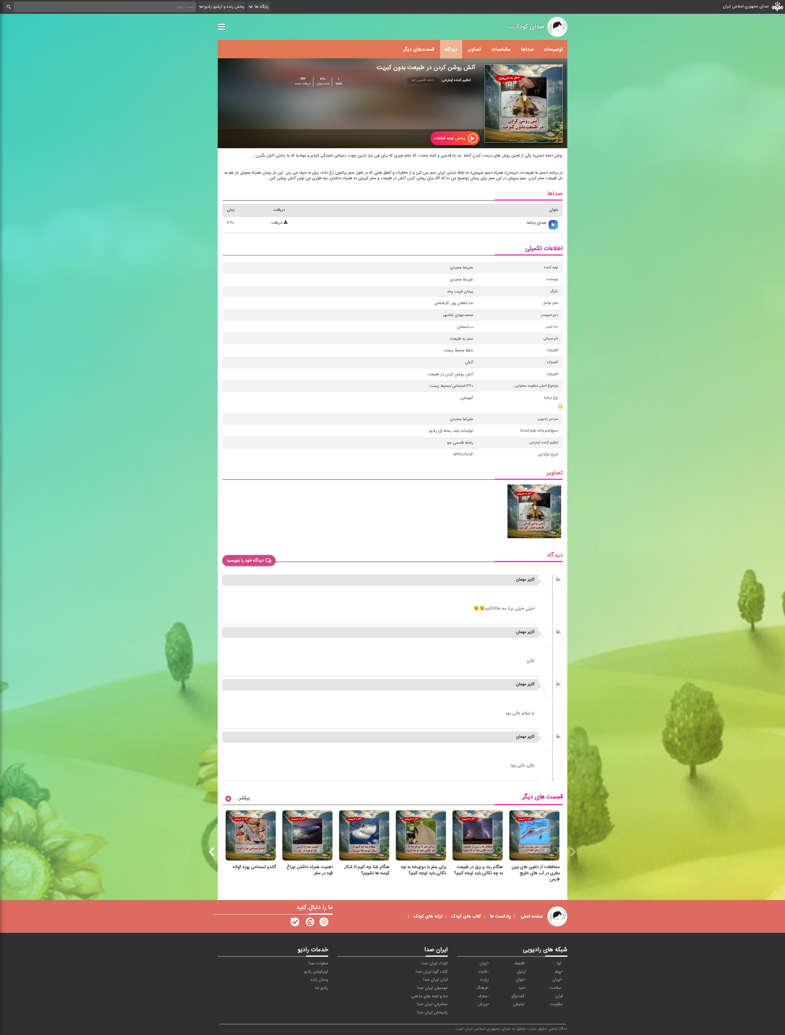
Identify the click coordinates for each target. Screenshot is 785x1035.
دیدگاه (451, 49)
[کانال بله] (295, 923)
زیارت (484, 979)
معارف (483, 996)
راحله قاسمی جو (423, 80)
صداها (527, 49)
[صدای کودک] (324, 923)
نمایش (518, 1004)
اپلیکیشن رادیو (316, 971)
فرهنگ (482, 988)
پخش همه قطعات (450, 138)
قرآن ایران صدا (435, 979)
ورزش (483, 1004)
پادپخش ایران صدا (432, 1012)
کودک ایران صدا (435, 963)
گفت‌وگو (517, 996)
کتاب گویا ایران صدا (432, 971)
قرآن (559, 996)
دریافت (419, 138)
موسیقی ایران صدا (432, 988)
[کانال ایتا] (309, 923)
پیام (558, 971)
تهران (556, 979)
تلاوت (483, 971)
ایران (484, 963)
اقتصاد (519, 963)
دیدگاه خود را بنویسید (245, 560)
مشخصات (501, 49)
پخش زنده (319, 979)
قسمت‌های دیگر (418, 49)
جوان (520, 979)
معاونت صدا (318, 963)
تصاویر (474, 49)
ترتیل (521, 971)
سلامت (555, 988)
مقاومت (556, 1004)
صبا (521, 988)
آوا (559, 963)
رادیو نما (321, 988)
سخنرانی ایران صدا (432, 1004)
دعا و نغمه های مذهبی (429, 996)
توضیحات (553, 49)
